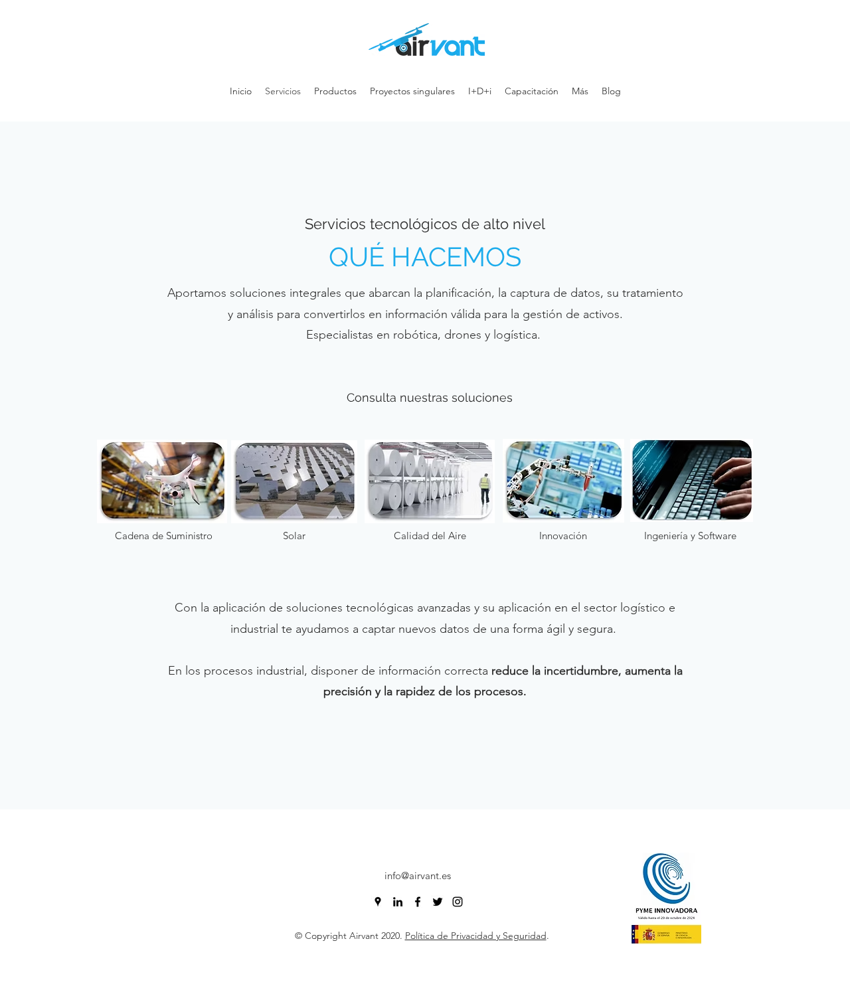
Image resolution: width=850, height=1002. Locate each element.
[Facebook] (417, 901)
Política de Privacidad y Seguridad (476, 936)
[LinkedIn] (397, 901)
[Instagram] (457, 901)
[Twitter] (437, 901)
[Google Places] (377, 901)
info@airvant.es (417, 875)
